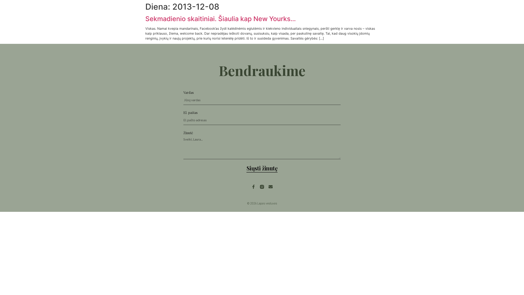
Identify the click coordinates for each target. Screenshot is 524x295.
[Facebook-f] (253, 187)
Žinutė (188, 133)
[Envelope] (271, 187)
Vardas (188, 92)
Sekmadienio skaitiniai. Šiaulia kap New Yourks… (220, 19)
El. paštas (190, 112)
